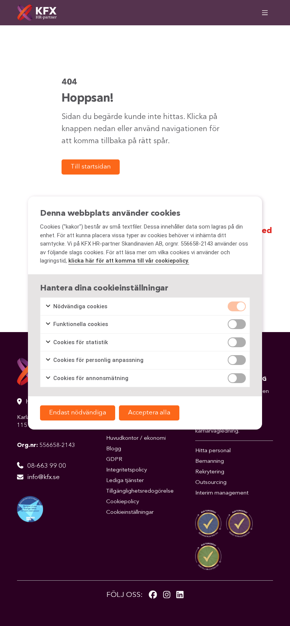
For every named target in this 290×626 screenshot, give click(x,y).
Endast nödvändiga (77, 413)
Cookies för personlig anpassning (97, 360)
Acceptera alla (149, 413)
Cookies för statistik (80, 342)
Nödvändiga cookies (79, 306)
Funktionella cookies (80, 324)
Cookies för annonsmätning (90, 378)
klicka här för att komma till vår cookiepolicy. (128, 260)
